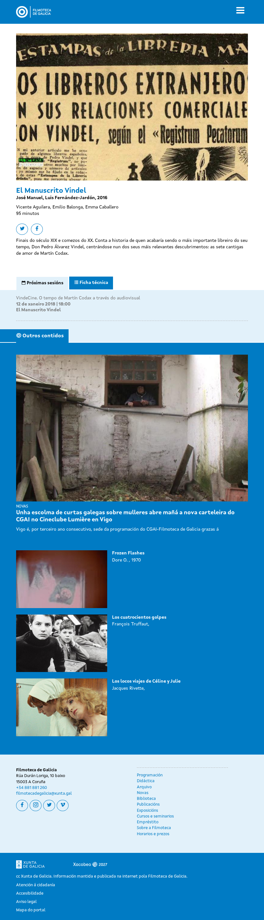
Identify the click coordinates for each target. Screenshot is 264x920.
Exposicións (147, 811)
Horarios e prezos (153, 834)
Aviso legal (26, 902)
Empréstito (147, 822)
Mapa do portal (30, 910)
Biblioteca (146, 799)
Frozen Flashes (128, 553)
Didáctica (146, 781)
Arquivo (144, 787)
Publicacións (148, 804)
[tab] (42, 283)
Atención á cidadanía (35, 885)
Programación (150, 775)
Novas (142, 793)
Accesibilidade (29, 893)
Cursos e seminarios (155, 816)
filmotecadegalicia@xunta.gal (44, 794)
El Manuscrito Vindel (38, 310)
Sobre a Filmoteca (154, 828)
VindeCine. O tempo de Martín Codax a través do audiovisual (78, 298)
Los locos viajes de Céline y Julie (146, 681)
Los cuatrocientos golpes (139, 617)
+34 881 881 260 (31, 788)
